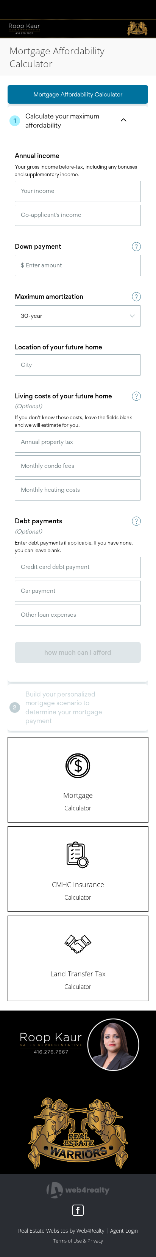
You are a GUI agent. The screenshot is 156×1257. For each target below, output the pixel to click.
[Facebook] (78, 1210)
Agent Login (124, 1230)
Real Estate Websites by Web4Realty (61, 1230)
